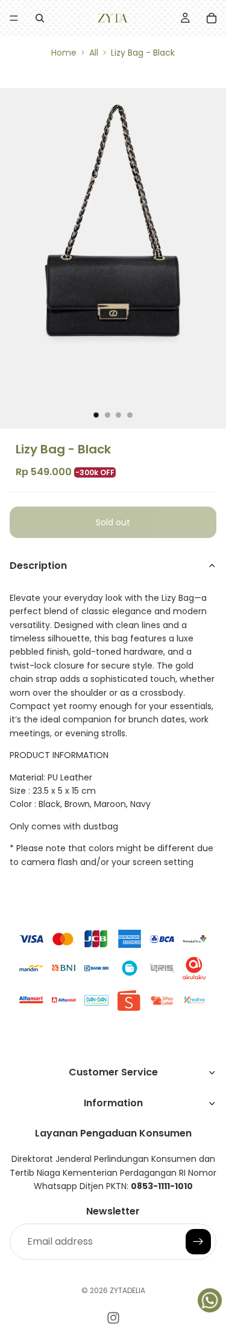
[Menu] (14, 18)
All (93, 53)
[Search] (40, 18)
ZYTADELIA (127, 1290)
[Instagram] (113, 1318)
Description (38, 565)
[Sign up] (198, 1241)
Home (64, 53)
